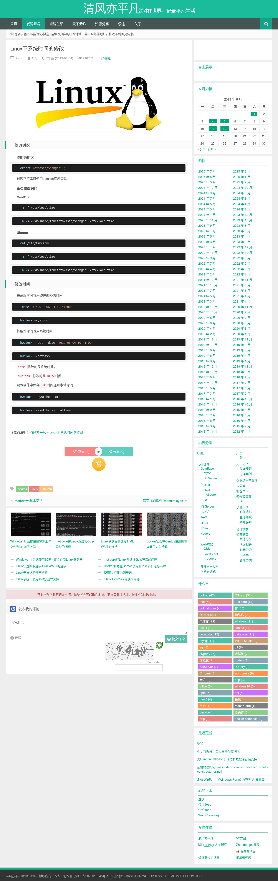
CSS (207, 548)
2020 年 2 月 (207, 334)
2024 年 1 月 (207, 214)
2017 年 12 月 (207, 382)
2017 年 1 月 (207, 399)
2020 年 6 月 (207, 323)
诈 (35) (239, 608)
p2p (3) (205, 719)
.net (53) (205, 601)
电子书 (244, 555)
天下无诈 (79, 23)
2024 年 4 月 (241, 204)
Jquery (211, 558)
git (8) (239, 647)
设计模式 (242, 529)
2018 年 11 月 (242, 366)
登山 (243, 457)
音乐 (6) (205, 679)
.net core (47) (244, 601)
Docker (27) (208, 614)
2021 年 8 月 (241, 285)
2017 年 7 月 (241, 382)
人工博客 (220, 844)
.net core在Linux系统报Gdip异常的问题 (130, 559)
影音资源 (246, 549)
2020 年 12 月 (207, 307)
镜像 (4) (240, 699)
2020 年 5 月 (241, 323)
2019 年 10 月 (207, 344)
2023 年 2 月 (241, 241)
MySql (208, 473)
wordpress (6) (244, 673)
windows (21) (244, 621)
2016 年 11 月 (207, 404)
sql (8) (204, 647)
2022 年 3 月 (241, 269)
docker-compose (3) (248, 719)
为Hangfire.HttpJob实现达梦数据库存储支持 (227, 759)
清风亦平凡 (38, 432)
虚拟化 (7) (206, 660)
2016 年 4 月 (241, 420)
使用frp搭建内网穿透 (118, 572)
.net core (210, 494)
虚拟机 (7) (242, 653)
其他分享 (246, 539)
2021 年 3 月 (207, 301)
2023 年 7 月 (207, 231)
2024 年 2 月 (241, 209)
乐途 (121, 23)
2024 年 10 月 (242, 187)
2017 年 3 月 (207, 393)
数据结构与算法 (247, 480)
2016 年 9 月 (207, 409)
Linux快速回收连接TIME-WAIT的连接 (41, 566)
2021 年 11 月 (242, 279)
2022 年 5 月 (241, 263)
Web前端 (206, 544)
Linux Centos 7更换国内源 (122, 579)
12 (224, 128)
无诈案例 (246, 474)
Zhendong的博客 (247, 844)
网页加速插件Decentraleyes (163, 500)
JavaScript (211, 554)
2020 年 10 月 (207, 312)
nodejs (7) (242, 660)
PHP (203, 539)
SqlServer (210, 478)
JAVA (203, 517)
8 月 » (212, 149)
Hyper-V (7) (207, 653)
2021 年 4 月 (241, 296)
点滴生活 (56, 23)
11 (213, 128)
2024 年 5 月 (207, 204)
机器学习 (242, 491)
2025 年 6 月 (241, 171)
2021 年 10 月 (207, 285)
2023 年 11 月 (207, 220)
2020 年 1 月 (241, 334)
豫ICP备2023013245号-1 (91, 876)
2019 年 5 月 (207, 355)
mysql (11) (207, 640)
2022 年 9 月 (207, 258)
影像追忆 (246, 512)
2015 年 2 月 (241, 426)
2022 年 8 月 (241, 258)
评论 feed (204, 810)
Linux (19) (206, 627)
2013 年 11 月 (207, 431)
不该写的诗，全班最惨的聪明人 (218, 751)
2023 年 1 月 (207, 247)
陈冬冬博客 (248, 851)
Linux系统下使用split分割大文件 (37, 579)
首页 (13, 23)
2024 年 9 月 (207, 193)
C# (206, 500)
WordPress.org (208, 815)
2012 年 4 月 (241, 431)
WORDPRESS (152, 876)
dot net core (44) (211, 608)
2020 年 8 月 (207, 317)
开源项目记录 (209, 566)
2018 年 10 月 (207, 372)
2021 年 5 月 (207, 296)
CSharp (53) (243, 595)
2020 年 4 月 (207, 328)
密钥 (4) (205, 705)
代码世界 (34, 23)
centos (22, 489)
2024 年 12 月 (207, 187)
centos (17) (242, 627)
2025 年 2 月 (241, 182)
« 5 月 (201, 149)
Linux (18, 58)
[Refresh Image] (159, 645)
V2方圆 (241, 838)
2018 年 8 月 (207, 377)
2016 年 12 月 (242, 399)
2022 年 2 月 (207, 274)
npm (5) (205, 692)
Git (241, 501)
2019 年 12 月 (207, 339)
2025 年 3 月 (207, 182)
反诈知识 (246, 468)
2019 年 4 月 (241, 355)
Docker (205, 484)
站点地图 (117, 876)
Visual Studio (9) (246, 640)
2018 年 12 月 (207, 366)
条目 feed (204, 804)
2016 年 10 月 (242, 404)
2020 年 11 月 (242, 307)
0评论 (107, 58)
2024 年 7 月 (207, 198)
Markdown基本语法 (29, 500)
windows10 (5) (245, 686)
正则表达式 (208, 571)
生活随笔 (246, 517)
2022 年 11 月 (207, 252)
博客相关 (246, 544)
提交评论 (178, 639)
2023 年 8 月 (241, 225)
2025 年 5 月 (207, 176)
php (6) (240, 679)
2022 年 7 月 (207, 263)
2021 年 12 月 (207, 279)
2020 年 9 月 (241, 312)
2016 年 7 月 (207, 415)
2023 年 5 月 (207, 236)
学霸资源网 (243, 857)
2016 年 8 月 (241, 409)
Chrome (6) (207, 673)
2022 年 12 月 (242, 247)
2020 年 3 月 (241, 328)
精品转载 (246, 522)
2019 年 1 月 (241, 361)
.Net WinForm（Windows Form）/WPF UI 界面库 (231, 779)
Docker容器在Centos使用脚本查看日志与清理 (135, 566)
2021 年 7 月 (207, 290)
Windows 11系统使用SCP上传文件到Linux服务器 (49, 559)
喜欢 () (83, 451)
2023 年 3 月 (207, 241)
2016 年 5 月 (207, 420)
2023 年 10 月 (242, 220)
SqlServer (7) (209, 666)
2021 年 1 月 (241, 301)
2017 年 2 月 (241, 393)
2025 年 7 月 (207, 171)
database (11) (244, 634)
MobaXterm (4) (245, 705)
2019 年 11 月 (242, 339)
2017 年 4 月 (241, 388)
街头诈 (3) (242, 712)
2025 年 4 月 (241, 176)
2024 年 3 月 (207, 209)
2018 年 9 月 (241, 372)
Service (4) (207, 712)
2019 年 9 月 (241, 344)
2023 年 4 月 (241, 236)
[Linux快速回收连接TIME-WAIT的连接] (121, 524)
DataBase (207, 468)
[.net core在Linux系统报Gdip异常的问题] (76, 524)
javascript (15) (209, 634)
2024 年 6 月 (241, 198)
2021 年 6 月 (241, 290)
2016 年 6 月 (241, 415)
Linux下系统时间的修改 (37, 48)
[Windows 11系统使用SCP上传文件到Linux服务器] (31, 524)
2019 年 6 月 (241, 350)
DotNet (205, 490)
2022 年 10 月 (242, 252)
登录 (201, 799)
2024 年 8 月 (241, 193)
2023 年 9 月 (207, 225)
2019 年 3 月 (207, 361)
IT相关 (204, 512)
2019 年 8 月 (207, 350)
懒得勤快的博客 (209, 857)
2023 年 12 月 (242, 214)
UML (200, 453)
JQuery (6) (242, 666)
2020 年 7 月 (241, 317)
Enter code (153, 662)
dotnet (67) (207, 595)
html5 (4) (206, 699)
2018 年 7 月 (241, 377)
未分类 (240, 486)
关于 (137, 23)
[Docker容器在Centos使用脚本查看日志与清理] (167, 524)
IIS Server (207, 506)
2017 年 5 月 (207, 388)
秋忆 (200, 743)
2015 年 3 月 (207, 426)
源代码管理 (244, 496)
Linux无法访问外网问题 (32, 572)
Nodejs (205, 533)
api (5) (239, 692)
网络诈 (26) (242, 614)
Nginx (204, 528)
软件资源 (246, 560)
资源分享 (102, 23)
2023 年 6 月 (241, 231)
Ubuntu (47, 489)
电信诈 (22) (207, 621)
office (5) (206, 686)
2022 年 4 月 (207, 269)
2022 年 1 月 (241, 274)
